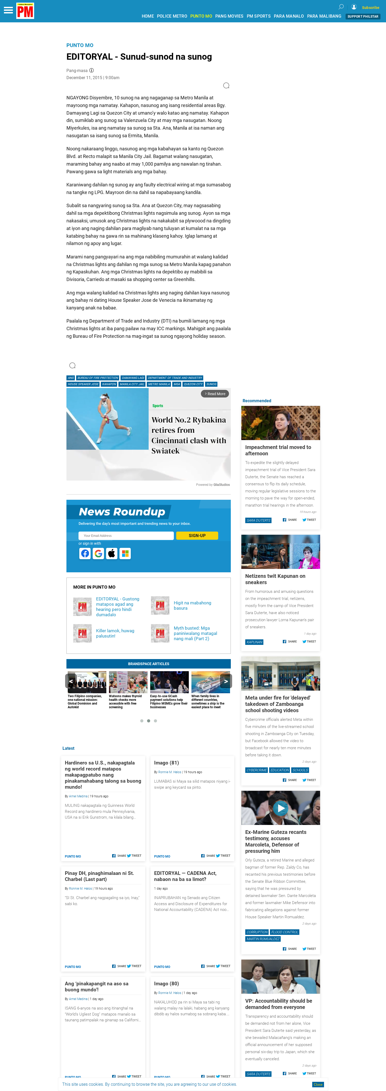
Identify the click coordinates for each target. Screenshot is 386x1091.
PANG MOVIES (229, 16)
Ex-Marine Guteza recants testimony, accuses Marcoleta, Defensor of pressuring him (275, 841)
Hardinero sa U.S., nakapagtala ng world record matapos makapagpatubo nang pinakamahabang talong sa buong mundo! (103, 775)
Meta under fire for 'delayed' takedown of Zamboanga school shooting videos (277, 704)
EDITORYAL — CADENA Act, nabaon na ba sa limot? (185, 876)
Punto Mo (79, 45)
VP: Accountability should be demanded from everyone (278, 1004)
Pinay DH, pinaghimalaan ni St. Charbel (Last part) (99, 876)
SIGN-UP (197, 535)
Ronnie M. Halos (169, 772)
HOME (148, 16)
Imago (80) (166, 984)
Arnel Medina (78, 796)
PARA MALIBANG (324, 16)
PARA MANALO (289, 16)
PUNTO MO (201, 16)
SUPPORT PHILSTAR (363, 16)
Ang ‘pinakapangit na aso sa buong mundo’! (96, 987)
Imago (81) (166, 763)
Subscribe (370, 8)
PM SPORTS (259, 16)
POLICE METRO (172, 16)
